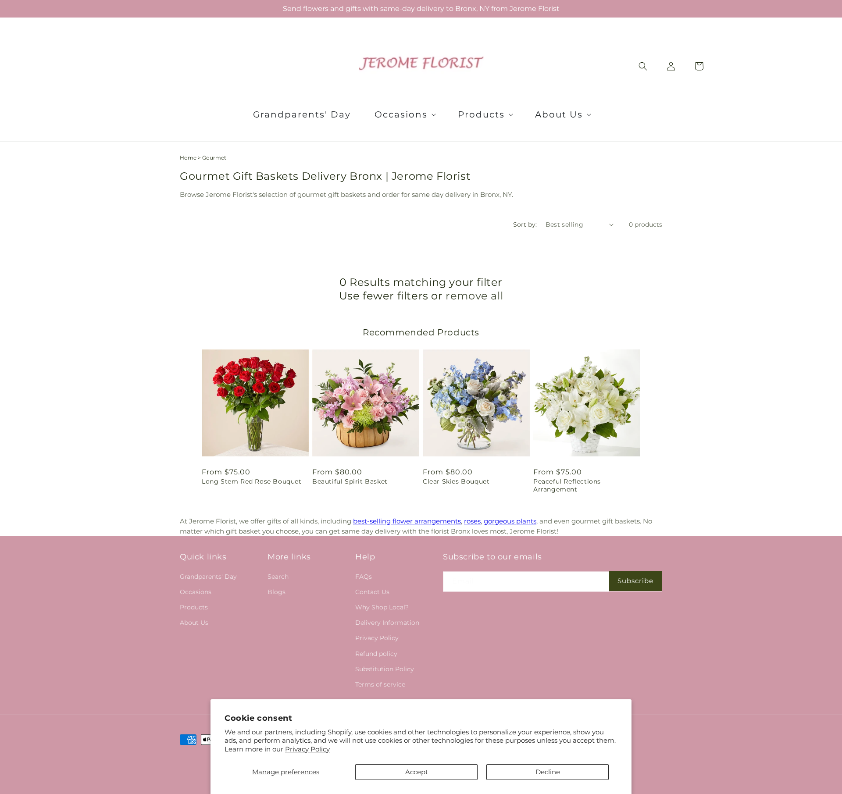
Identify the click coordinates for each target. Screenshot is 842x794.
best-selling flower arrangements (407, 521)
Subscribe (635, 581)
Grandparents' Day (208, 576)
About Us (194, 623)
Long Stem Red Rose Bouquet (252, 481)
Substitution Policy (384, 669)
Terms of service (380, 684)
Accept (416, 772)
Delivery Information (387, 623)
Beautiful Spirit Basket (350, 481)
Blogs (276, 592)
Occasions (195, 592)
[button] (404, 114)
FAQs (363, 576)
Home (188, 157)
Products (194, 607)
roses (472, 521)
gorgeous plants (510, 521)
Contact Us (372, 592)
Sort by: (525, 224)
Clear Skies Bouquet (456, 481)
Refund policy (376, 654)
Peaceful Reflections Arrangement (567, 485)
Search (278, 576)
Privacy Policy (307, 749)
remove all (474, 295)
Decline (547, 772)
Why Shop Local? (382, 607)
